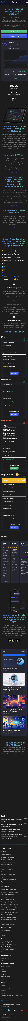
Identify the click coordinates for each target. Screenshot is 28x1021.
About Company (5, 966)
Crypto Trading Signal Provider (9, 946)
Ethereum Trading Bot (6, 864)
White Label (4, 960)
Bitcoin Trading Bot (6, 867)
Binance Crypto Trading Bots (8, 889)
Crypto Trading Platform (7, 942)
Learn (2, 933)
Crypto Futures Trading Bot (8, 862)
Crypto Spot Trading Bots (7, 857)
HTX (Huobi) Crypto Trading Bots (9, 912)
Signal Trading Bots (6, 881)
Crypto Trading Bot (6, 854)
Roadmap (3, 974)
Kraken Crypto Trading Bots (8, 899)
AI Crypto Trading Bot (6, 859)
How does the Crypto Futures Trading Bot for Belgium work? (11, 825)
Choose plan (14, 373)
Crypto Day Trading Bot (7, 869)
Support (3, 935)
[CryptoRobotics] (5, 1000)
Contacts (3, 971)
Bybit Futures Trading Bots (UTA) (9, 904)
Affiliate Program (5, 976)
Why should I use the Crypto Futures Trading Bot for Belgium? (10, 830)
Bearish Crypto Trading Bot (8, 874)
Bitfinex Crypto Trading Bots (8, 917)
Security (3, 979)
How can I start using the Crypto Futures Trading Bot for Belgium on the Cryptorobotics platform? (11, 836)
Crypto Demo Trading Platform (9, 944)
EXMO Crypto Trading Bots (8, 922)
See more (24, 536)
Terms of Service (5, 988)
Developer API (5, 958)
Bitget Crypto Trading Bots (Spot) (9, 907)
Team (2, 969)
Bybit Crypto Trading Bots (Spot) (9, 902)
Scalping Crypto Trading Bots (8, 879)
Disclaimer (3, 990)
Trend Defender (5, 951)
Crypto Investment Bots (7, 877)
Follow (15, 78)
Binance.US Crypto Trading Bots (9, 892)
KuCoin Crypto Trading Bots (8, 897)
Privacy (3, 985)
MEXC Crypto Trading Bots (8, 914)
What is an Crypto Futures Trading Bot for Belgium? (11, 820)
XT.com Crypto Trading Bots (8, 919)
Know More (14, 172)
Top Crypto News (5, 930)
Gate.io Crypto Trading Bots (8, 924)
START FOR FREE (14, 31)
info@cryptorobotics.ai (7, 1014)
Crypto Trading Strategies (7, 949)
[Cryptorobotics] (6, 2)
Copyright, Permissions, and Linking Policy (12, 995)
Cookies (3, 993)
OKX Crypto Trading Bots (7, 894)
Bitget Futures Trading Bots (8, 909)
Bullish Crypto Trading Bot (7, 872)
